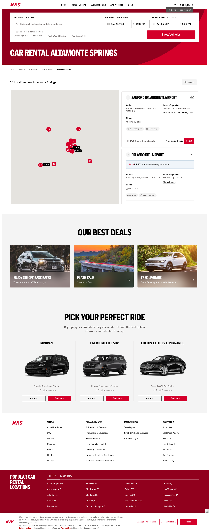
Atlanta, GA (52, 495)
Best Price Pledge (171, 433)
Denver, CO (130, 495)
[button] (76, 151)
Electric (50, 455)
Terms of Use (66, 528)
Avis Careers (168, 455)
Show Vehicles (171, 34)
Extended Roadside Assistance (100, 455)
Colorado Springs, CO (95, 506)
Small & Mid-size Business (136, 433)
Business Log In (131, 438)
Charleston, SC (92, 489)
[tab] (53, 476)
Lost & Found (169, 444)
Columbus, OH (131, 483)
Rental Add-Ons (93, 438)
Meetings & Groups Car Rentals (100, 460)
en (175, 5)
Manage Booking (79, 5)
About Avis (167, 427)
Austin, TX (51, 500)
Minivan (50, 438)
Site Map (166, 438)
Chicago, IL (91, 500)
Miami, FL (168, 500)
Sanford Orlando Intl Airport (154, 97)
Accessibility (168, 460)
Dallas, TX (129, 489)
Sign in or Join (186, 5)
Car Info (33, 398)
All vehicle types (54, 427)
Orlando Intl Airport (148, 155)
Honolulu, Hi (130, 506)
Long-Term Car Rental (96, 444)
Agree (188, 522)
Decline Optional (168, 522)
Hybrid (50, 449)
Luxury (50, 460)
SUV (49, 433)
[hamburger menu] (198, 5)
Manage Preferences (146, 522)
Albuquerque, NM (55, 483)
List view (188, 82)
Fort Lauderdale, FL (133, 500)
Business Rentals (98, 5)
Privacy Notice (25, 528)
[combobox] (61, 24)
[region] (104, 522)
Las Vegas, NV (170, 489)
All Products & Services (96, 427)
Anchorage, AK (54, 489)
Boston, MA (52, 506)
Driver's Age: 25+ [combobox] (21, 36)
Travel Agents (130, 427)
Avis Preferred (116, 5)
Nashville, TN (169, 506)
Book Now (59, 398)
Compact (51, 444)
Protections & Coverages (97, 433)
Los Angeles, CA (171, 495)
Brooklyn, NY (92, 483)
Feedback (167, 449)
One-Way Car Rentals (95, 449)
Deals (130, 5)
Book (63, 5)
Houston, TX (169, 483)
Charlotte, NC (92, 495)
